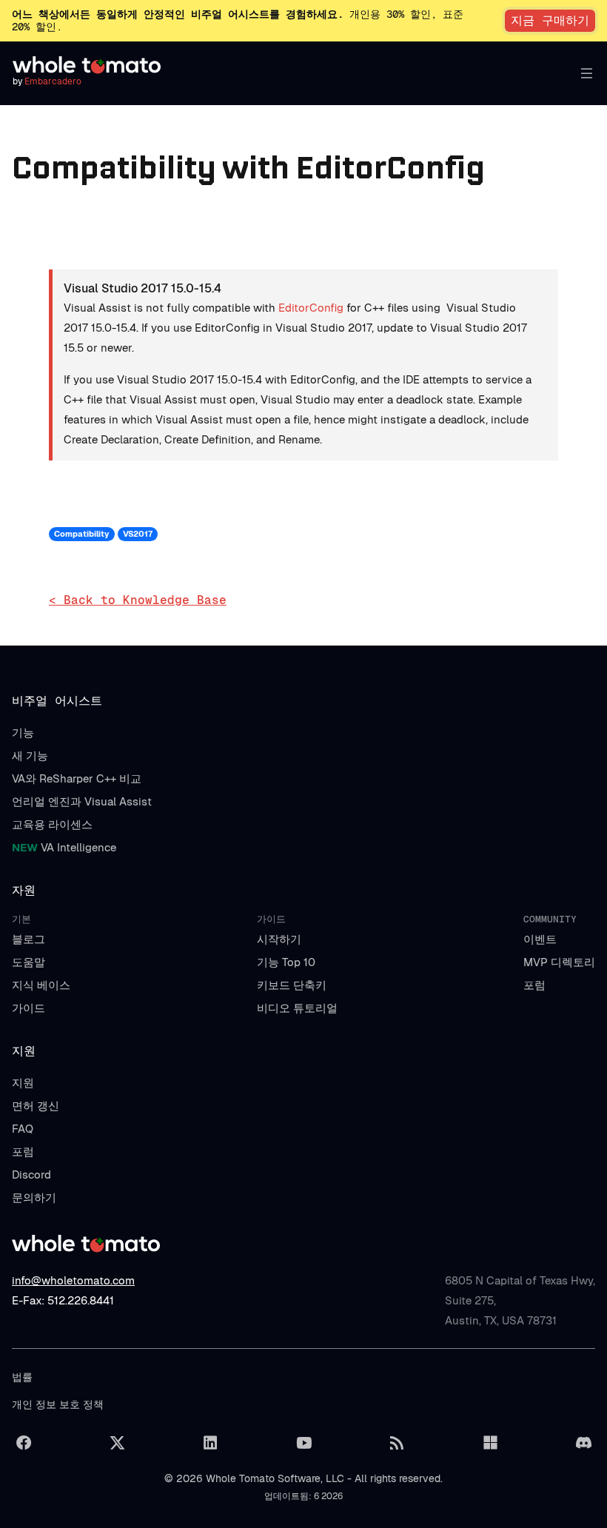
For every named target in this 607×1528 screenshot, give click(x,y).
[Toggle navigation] (583, 73)
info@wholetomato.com (73, 1280)
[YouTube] (303, 1443)
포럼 (534, 985)
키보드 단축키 (291, 985)
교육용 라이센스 (52, 824)
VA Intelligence (64, 847)
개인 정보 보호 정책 (58, 1404)
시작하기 (279, 939)
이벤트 (540, 939)
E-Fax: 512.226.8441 (63, 1300)
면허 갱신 (35, 1106)
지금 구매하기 (550, 20)
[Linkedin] (210, 1443)
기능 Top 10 (286, 962)
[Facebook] (24, 1443)
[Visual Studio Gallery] (490, 1443)
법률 (22, 1377)
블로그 (28, 939)
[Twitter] (117, 1443)
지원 (23, 1083)
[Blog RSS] (397, 1443)
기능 (23, 733)
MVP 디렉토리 (559, 962)
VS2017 (137, 534)
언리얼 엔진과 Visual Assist (82, 801)
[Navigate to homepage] (87, 65)
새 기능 (30, 755)
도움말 (28, 962)
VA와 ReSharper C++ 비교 (76, 778)
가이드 (28, 1008)
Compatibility (81, 534)
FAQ (22, 1129)
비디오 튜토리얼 (297, 1008)
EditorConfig (310, 308)
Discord (31, 1174)
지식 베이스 (41, 985)
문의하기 (34, 1197)
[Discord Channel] (583, 1443)
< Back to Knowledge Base (138, 600)
